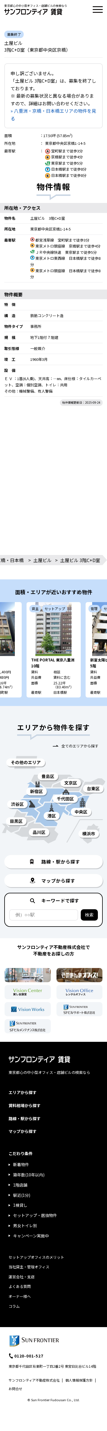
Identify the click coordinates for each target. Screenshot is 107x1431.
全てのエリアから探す (79, 746)
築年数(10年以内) (29, 1175)
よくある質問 (20, 1286)
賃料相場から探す (25, 1105)
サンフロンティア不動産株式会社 (34, 1380)
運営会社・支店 (22, 1276)
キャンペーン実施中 (31, 1236)
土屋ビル (42, 560)
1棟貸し (20, 1205)
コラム (14, 1306)
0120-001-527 (28, 1356)
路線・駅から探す (25, 1118)
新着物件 (21, 1164)
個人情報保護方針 (79, 1380)
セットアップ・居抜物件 (35, 1215)
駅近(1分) (21, 1195)
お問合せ (15, 1388)
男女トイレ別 (25, 1225)
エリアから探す (23, 1092)
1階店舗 (20, 1185)
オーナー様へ (20, 1296)
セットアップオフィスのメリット (36, 1257)
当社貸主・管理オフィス (29, 1266)
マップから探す (23, 1131)
